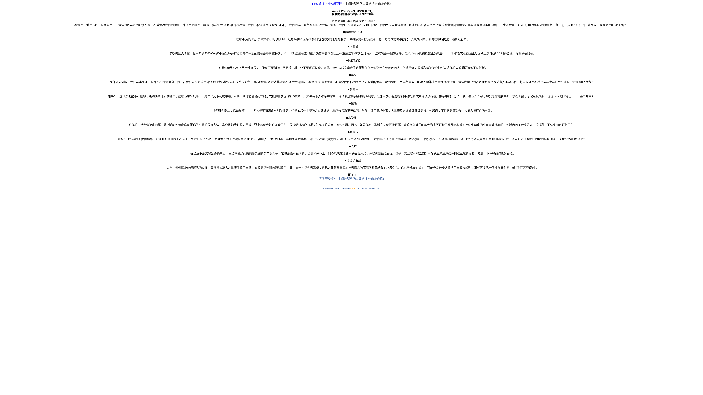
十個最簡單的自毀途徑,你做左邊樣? (361, 178)
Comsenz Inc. (374, 188)
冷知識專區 (335, 3)
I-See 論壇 (318, 3)
